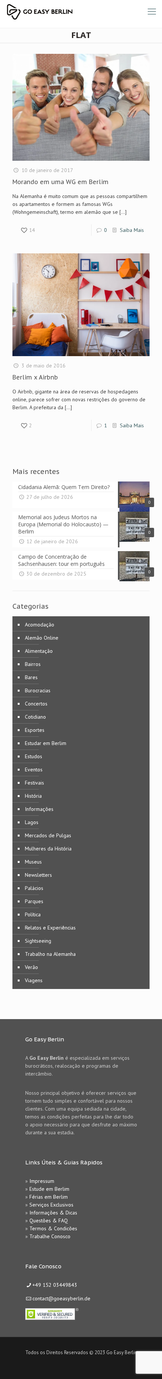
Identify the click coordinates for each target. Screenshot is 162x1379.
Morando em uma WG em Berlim (60, 182)
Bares (31, 677)
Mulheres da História (48, 848)
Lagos (31, 822)
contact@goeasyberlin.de (61, 1298)
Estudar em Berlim (45, 743)
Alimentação (39, 651)
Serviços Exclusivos (51, 1204)
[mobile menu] (151, 11)
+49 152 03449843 (54, 1284)
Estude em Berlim (49, 1188)
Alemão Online (41, 637)
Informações (39, 809)
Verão (31, 967)
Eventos (34, 769)
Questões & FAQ (48, 1220)
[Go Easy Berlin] (68, 11)
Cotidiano (35, 716)
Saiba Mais (132, 230)
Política (33, 914)
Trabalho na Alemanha (50, 954)
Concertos (36, 703)
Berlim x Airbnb (35, 377)
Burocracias (37, 690)
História (33, 795)
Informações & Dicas (53, 1212)
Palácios (34, 888)
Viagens (34, 980)
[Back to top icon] (146, 1363)
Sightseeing (38, 940)
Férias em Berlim (48, 1196)
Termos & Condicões (53, 1228)
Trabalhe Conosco (49, 1236)
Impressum (41, 1181)
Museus (33, 861)
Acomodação (39, 624)
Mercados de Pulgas (48, 835)
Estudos (33, 756)
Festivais (34, 782)
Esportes (34, 730)
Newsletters (38, 875)
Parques (34, 901)
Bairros (33, 664)
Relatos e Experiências (50, 927)
